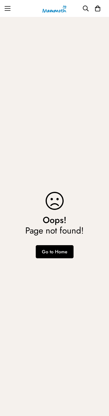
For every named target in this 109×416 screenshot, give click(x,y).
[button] (97, 8)
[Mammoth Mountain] (55, 8)
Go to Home (54, 251)
